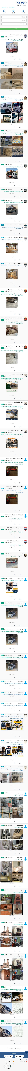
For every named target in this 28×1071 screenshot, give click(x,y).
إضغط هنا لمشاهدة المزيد (14, 1049)
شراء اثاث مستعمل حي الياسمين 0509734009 (13, 694)
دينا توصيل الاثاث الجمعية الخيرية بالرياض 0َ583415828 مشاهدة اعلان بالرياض (12, 769)
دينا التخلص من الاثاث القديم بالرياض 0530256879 (12, 580)
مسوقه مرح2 (20, 890)
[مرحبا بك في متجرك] (21, 3)
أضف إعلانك (14, 29)
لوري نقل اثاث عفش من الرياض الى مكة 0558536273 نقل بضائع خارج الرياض (12, 39)
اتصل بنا (11, 1059)
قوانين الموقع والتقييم (8, 1061)
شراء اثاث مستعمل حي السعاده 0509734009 (13, 705)
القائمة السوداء (22, 1061)
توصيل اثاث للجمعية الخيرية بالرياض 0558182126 (14, 514)
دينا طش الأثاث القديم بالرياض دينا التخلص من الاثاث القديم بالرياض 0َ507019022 (12, 743)
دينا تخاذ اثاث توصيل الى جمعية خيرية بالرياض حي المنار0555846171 (12, 990)
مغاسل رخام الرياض (19, 827)
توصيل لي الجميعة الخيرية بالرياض (16, 519)
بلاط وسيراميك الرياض (18, 795)
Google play (7, 1056)
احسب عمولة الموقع (21, 1059)
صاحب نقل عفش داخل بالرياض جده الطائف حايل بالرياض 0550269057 (12, 463)
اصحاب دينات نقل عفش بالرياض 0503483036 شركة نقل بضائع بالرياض (12, 350)
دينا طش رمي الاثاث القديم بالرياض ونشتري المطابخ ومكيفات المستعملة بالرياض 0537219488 (12, 379)
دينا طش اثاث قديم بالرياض (18, 225)
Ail (22, 987)
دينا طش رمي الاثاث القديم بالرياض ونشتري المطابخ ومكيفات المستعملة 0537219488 (12, 407)
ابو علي (21, 63)
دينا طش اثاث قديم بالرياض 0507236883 (14, 556)
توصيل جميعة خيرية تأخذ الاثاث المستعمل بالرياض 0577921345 (12, 605)
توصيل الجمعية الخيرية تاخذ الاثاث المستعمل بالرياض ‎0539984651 (12, 227)
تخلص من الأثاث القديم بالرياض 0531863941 (13, 167)
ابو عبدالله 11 (20, 681)
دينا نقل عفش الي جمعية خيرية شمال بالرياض (14, 458)
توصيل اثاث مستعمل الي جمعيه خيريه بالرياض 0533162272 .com (12, 65)
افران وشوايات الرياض (18, 892)
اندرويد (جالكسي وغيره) (6, 1067)
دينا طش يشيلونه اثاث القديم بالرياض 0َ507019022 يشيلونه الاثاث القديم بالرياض (12, 717)
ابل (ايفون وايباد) (6, 1065)
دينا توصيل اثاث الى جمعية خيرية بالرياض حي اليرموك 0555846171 (12, 1024)
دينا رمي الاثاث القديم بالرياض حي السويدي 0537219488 (12, 435)
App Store (18, 1056)
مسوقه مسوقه (20, 793)
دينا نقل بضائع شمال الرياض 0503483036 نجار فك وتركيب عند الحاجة (12, 322)
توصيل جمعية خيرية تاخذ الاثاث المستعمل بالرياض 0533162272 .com (12, 99)
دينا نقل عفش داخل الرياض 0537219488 (15, 374)
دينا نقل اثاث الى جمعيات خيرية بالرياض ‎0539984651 (12, 240)
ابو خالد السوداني (20, 578)
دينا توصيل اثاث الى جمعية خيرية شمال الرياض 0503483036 (12, 289)
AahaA (21, 553)
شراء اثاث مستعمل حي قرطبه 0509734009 (13, 683)
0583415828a (20, 714)
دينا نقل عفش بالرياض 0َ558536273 (16, 34)
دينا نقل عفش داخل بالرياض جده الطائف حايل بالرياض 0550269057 (12, 491)
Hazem (21, 164)
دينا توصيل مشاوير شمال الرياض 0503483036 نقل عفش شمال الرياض (12, 294)
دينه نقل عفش (20, 603)
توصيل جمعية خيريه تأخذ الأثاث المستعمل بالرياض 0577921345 (12, 632)
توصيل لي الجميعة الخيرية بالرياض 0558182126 (14, 527)
